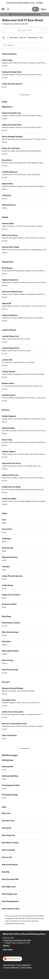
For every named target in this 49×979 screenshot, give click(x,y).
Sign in (43, 9)
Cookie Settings (26, 967)
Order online (7, 949)
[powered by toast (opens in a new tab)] (12, 958)
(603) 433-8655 (8, 938)
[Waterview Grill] (8, 9)
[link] (14, 37)
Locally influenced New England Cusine (20, 3)
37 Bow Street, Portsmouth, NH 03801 (17, 940)
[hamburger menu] (3, 9)
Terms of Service (9, 965)
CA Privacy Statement (11, 967)
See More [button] (39, 3)
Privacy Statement (23, 965)
